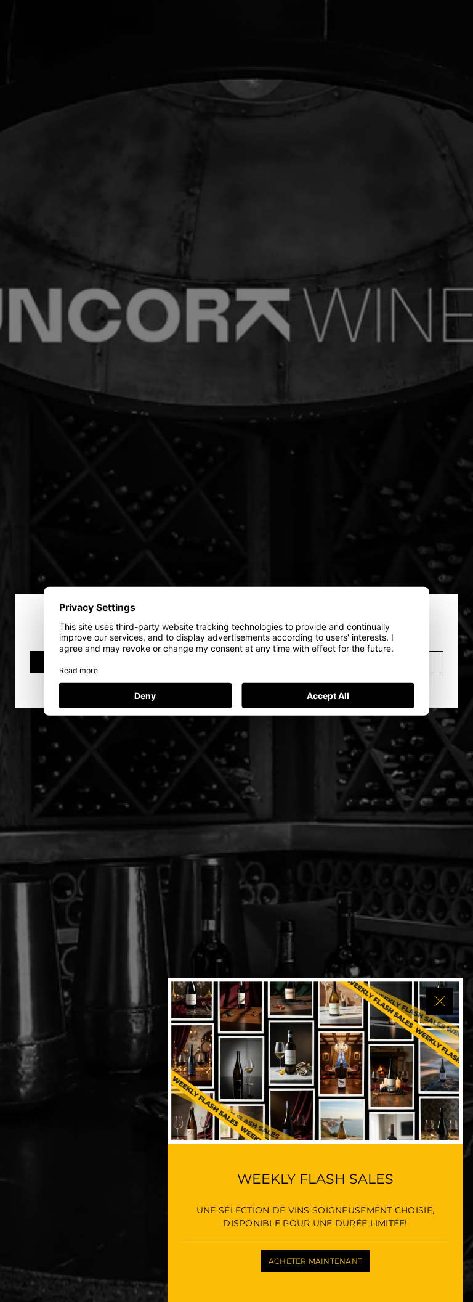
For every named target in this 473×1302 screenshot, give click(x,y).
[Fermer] (439, 1001)
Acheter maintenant (315, 1261)
